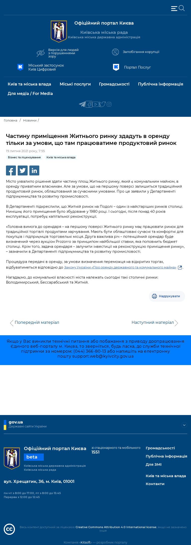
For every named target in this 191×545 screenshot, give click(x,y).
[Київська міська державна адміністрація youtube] (95, 104)
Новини (30, 120)
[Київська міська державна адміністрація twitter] (102, 104)
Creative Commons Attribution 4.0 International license (116, 527)
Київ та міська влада (166, 476)
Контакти (155, 484)
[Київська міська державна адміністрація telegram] (82, 104)
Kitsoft (86, 542)
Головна (10, 120)
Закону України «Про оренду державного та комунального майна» (120, 267)
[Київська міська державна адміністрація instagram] (109, 104)
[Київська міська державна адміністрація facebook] (89, 104)
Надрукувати (169, 296)
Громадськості (160, 448)
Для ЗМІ (154, 464)
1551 (95, 452)
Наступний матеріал (153, 323)
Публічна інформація (166, 456)
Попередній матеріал (37, 323)
